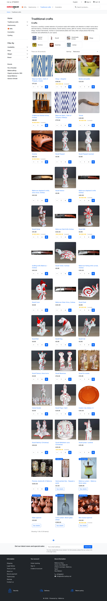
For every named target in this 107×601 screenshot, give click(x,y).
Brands (10, 64)
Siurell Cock (36, 302)
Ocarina (34, 154)
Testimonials (11, 576)
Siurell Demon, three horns (40, 373)
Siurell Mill (82, 229)
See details (60, 489)
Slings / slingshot (60, 79)
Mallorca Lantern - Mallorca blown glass (87, 482)
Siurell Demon (59, 190)
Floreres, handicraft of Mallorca (42, 481)
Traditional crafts (45, 7)
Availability (11, 47)
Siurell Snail (82, 302)
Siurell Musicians (60, 373)
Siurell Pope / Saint (61, 408)
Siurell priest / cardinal (86, 442)
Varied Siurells (36, 408)
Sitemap (9, 579)
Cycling (10, 35)
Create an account (36, 568)
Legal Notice (11, 566)
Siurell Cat (82, 339)
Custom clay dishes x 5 (86, 408)
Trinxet (81, 115)
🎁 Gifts (24, 7)
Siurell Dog (58, 339)
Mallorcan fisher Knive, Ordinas (65, 302)
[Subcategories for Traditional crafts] (27, 22)
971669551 (60, 574)
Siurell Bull (35, 339)
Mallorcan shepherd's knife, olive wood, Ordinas (40, 191)
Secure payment (12, 574)
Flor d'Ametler (12, 68)
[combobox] (87, 7)
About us (9, 571)
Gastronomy (32, 7)
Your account (35, 559)
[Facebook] (53, 540)
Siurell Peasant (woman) (86, 154)
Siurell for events (84, 373)
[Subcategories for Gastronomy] (27, 25)
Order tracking (35, 563)
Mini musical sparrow (85, 517)
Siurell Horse (36, 229)
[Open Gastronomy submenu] (38, 7)
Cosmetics (58, 7)
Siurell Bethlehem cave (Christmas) (62, 443)
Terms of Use (11, 568)
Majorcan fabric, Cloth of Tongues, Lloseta (40, 80)
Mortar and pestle (84, 79)
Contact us (10, 582)
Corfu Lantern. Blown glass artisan (63, 518)
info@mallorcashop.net (64, 576)
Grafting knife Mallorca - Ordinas (39, 267)
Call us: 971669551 (13, 2)
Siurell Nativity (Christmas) (40, 442)
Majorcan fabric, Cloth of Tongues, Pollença (63, 116)
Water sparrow (36, 517)
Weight (10, 54)
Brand (9, 57)
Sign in (33, 566)
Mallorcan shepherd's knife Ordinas (87, 191)
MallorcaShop (12, 70)
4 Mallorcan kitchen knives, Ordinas (40, 116)
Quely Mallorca (12, 76)
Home (10, 18)
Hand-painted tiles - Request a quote (65, 482)
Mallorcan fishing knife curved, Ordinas (88, 267)
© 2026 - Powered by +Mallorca (53, 598)
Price (9, 50)
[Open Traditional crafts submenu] (53, 7)
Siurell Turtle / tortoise (62, 265)
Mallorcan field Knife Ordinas (64, 229)
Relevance (76, 51)
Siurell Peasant (60, 154)
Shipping (9, 563)
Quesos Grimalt (12, 78)
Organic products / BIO (15, 73)
